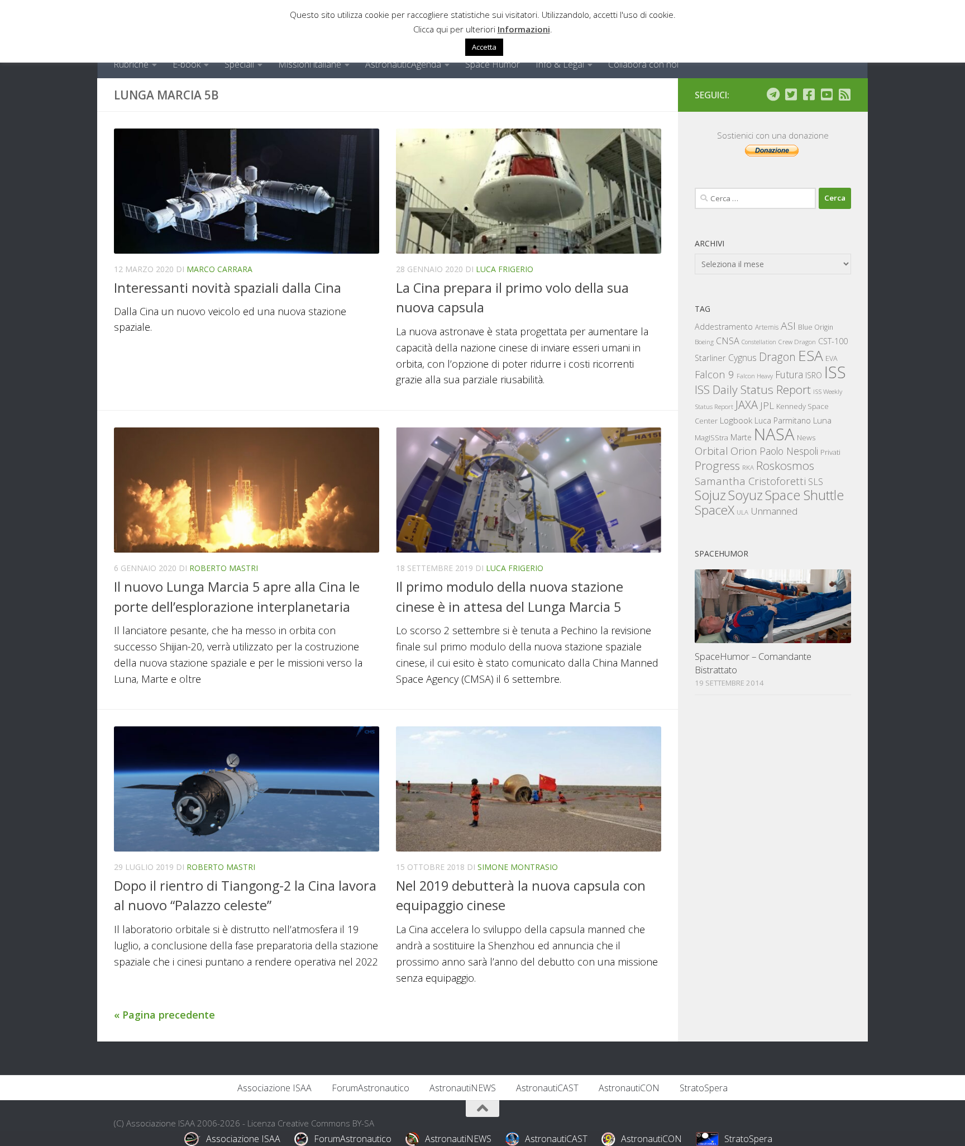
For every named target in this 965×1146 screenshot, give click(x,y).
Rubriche (131, 64)
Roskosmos (785, 465)
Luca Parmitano (782, 420)
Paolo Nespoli (788, 451)
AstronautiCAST (547, 1088)
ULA (742, 512)
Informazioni (524, 29)
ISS (835, 372)
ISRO (813, 375)
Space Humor (492, 64)
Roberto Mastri (223, 568)
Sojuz (710, 495)
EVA (831, 358)
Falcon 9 (714, 374)
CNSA (727, 341)
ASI (788, 325)
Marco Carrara (219, 269)
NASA (774, 434)
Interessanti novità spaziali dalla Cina (227, 288)
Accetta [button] (484, 47)
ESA (810, 355)
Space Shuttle (804, 495)
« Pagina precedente (164, 1014)
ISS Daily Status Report (753, 389)
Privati (830, 452)
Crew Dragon (797, 341)
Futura (789, 374)
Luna (822, 420)
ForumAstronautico (370, 1088)
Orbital (711, 451)
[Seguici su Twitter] (790, 94)
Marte (741, 437)
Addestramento (724, 326)
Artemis (766, 327)
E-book (186, 64)
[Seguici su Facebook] (808, 94)
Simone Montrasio (517, 867)
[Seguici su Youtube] (826, 94)
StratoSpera (704, 1088)
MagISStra (711, 437)
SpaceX (714, 510)
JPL (767, 405)
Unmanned (774, 511)
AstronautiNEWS (462, 1088)
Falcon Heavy (755, 376)
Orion (743, 451)
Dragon (777, 356)
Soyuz (745, 495)
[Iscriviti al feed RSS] (844, 94)
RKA (748, 467)
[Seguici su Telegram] (773, 94)
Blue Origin (815, 327)
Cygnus (742, 357)
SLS (815, 481)
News (806, 437)
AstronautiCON (629, 1088)
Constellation (759, 342)
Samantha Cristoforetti (750, 481)
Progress (717, 465)
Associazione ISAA (274, 1088)
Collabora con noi (643, 64)
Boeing (704, 341)
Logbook (736, 420)
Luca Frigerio (504, 269)
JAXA (746, 404)
